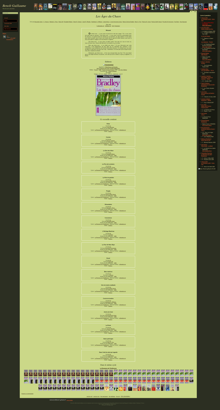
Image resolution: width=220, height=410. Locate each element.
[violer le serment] (64, 380)
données (117, 26)
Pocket (211, 42)
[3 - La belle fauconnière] (111, 388)
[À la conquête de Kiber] (70, 6)
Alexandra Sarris (38, 21)
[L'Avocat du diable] (73, 373)
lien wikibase (112, 396)
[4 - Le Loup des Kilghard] (116, 388)
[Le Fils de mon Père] (92, 388)
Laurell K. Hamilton (206, 76)
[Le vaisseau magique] (196, 6)
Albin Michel (204, 54)
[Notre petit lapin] (125, 373)
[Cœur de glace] (215, 6)
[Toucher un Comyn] (144, 380)
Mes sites (6, 26)
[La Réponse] (69, 388)
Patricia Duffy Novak (156, 21)
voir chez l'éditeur (122, 69)
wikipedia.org (122, 130)
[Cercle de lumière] (139, 373)
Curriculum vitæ (8, 23)
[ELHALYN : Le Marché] (125, 380)
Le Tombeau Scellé (206, 19)
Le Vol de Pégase (205, 36)
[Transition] (109, 6)
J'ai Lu (212, 70)
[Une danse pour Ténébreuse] (68, 373)
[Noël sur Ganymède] (85, 6)
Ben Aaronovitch (205, 127)
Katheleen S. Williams (96, 21)
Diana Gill (61, 21)
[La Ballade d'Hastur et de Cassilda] (191, 380)
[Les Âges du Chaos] (181, 6)
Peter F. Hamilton (205, 61)
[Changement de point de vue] (83, 373)
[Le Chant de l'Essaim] (182, 380)
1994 (115, 128)
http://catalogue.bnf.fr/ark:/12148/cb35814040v (108, 68)
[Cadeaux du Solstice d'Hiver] (187, 380)
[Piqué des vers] (31, 380)
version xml (89, 396)
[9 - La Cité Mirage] (135, 388)
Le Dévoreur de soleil (206, 154)
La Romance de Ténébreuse (102, 130)
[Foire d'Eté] (111, 373)
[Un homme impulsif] (45, 373)
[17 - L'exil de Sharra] (163, 388)
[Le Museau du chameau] (54, 373)
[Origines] (60, 6)
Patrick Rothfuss (205, 83)
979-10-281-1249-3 (206, 125)
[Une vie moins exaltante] (144, 373)
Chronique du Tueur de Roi (207, 84)
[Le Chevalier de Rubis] (36, 6)
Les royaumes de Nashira (207, 93)
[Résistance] (40, 6)
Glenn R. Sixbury (77, 21)
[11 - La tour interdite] (144, 388)
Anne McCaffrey (205, 27)
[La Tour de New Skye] (116, 373)
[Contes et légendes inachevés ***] (123, 6)
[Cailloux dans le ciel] (206, 6)
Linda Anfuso (106, 21)
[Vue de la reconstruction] (106, 373)
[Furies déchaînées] (186, 6)
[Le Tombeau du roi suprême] (157, 6)
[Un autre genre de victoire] (88, 388)
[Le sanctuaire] (99, 6)
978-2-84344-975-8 (206, 151)
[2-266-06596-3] (108, 65)
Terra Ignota (204, 146)
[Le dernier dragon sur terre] (152, 6)
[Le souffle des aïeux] (75, 6)
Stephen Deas (204, 69)
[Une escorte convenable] (26, 373)
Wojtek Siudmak (112, 71)
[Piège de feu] (154, 380)
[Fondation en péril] (64, 6)
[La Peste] (130, 373)
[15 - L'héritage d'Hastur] (158, 388)
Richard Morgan (205, 120)
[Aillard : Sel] (135, 380)
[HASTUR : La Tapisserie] (111, 380)
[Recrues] (40, 380)
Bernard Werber (205, 53)
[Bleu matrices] (149, 373)
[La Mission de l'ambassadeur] (128, 6)
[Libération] (54, 380)
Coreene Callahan (205, 99)
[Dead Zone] (55, 6)
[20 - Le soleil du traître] (172, 388)
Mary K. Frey (138, 21)
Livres (5, 20)
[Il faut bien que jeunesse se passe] (149, 380)
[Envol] (154, 373)
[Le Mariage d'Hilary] (172, 380)
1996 (100, 69)
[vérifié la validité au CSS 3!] (30, 400)
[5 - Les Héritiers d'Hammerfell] (121, 388)
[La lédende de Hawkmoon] (172, 6)
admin (218, 408)
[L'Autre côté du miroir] (50, 373)
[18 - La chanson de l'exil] (168, 388)
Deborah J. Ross (54, 21)
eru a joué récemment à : (10, 39)
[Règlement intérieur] (59, 380)
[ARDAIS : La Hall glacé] (116, 380)
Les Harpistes (204, 42)
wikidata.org (108, 26)
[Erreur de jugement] (73, 380)
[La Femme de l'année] (102, 388)
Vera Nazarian (183, 21)
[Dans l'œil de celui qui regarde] (120, 373)
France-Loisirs (204, 107)
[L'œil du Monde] (133, 6)
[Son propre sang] (45, 380)
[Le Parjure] (35, 373)
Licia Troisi (204, 91)
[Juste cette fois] (97, 388)
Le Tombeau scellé (206, 163)
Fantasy (110, 131)
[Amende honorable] (78, 388)
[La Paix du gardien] (182, 373)
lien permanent (104, 396)
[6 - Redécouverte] (125, 388)
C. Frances (46, 21)
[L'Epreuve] (106, 380)
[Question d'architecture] (97, 380)
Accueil (6, 18)
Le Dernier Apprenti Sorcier (208, 129)
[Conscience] (168, 373)
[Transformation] (177, 380)
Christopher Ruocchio (206, 153)
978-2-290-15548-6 (206, 135)
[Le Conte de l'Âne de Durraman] (50, 388)
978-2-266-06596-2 (125, 396)
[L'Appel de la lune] (89, 6)
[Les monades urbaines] (94, 6)
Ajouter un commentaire (27, 393)
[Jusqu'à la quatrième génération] (147, 6)
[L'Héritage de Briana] (59, 388)
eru (110, 126)
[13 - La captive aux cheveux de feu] (153, 388)
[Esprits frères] (87, 373)
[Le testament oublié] (114, 6)
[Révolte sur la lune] (104, 6)
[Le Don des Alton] (191, 373)
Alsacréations (113, 404)
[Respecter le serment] (78, 380)
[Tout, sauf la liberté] (92, 380)
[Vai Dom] (83, 388)
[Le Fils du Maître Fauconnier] (31, 373)
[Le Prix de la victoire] (187, 373)
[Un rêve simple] (59, 373)
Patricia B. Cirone (146, 21)
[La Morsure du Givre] (167, 6)
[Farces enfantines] (102, 380)
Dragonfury (204, 100)
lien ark (118, 396)
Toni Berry (176, 21)
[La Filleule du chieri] (55, 388)
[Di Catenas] (64, 388)
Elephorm (108, 404)
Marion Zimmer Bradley (128, 21)
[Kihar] (158, 373)
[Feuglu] (177, 373)
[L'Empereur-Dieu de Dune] (211, 6)
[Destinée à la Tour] (64, 373)
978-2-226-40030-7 (206, 59)
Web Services (7, 28)
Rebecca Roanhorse (206, 139)
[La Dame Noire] (40, 388)
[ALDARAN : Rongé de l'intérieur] (120, 380)
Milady (208, 79)
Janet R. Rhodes (86, 21)
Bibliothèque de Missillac (111, 67)
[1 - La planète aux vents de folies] (106, 388)
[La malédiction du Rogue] (50, 6)
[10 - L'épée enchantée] (139, 388)
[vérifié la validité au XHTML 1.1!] (23, 400)
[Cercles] (26, 380)
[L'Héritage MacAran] (163, 373)
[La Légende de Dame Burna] (45, 388)
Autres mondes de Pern (207, 29)
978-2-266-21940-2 (206, 47)
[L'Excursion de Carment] (139, 380)
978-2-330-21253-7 (206, 25)
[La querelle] (83, 380)
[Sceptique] (97, 373)
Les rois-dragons (205, 70)
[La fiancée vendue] (87, 380)
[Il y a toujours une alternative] (35, 380)
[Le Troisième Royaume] (138, 6)
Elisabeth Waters (68, 21)
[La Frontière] (92, 373)
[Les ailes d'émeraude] (162, 6)
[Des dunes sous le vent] (177, 6)
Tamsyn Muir (204, 17)
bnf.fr (113, 26)
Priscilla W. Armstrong (167, 21)
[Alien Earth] (191, 6)
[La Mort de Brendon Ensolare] (78, 373)
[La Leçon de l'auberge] (163, 380)
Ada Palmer (204, 144)
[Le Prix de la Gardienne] (158, 380)
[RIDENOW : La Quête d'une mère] (130, 380)
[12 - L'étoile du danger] (149, 388)
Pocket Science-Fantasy (108, 69)
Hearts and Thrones (206, 106)
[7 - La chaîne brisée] (130, 388)
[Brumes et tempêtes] (201, 6)
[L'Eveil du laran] (102, 373)
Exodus (203, 63)
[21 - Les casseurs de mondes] (177, 388)
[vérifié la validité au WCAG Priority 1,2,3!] (38, 400)
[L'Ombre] (40, 373)
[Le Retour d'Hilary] (168, 380)
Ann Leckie (204, 113)
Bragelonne (204, 86)
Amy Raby (204, 104)
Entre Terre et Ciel (205, 140)
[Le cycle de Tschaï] (118, 6)
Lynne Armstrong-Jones (116, 21)
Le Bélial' (210, 146)
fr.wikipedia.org (100, 26)
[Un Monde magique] (143, 6)
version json (96, 396)
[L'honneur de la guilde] (68, 380)
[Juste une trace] (135, 373)
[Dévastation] (172, 373)
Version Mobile (70, 400)
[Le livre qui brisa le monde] (45, 6)
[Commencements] (73, 388)
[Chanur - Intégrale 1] (80, 6)
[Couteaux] (50, 380)
